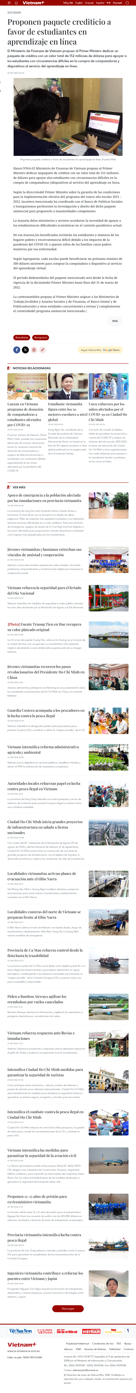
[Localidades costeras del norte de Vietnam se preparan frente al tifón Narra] (109, 922)
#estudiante (21, 337)
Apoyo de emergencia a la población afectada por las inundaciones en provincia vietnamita (44, 498)
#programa (40, 337)
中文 (109, 3)
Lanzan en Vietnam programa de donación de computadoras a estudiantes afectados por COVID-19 (25, 414)
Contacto (129, 1349)
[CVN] (19, 1331)
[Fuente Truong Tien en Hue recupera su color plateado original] (109, 634)
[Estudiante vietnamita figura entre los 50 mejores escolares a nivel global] (68, 386)
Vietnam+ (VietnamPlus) (33, 2)
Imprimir (34, 349)
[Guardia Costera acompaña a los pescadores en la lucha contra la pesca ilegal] (109, 721)
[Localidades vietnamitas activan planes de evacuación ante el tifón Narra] (109, 884)
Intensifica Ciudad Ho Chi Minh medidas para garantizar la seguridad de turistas (45, 1072)
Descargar (68, 1308)
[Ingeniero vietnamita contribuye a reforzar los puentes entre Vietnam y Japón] (109, 1283)
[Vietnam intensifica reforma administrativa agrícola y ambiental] (109, 757)
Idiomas (68, 1349)
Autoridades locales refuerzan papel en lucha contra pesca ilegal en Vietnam (43, 786)
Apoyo (127, 1343)
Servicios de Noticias (95, 1349)
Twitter (25, 349)
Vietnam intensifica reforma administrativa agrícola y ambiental (43, 749)
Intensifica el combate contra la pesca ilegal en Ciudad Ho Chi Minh (45, 1114)
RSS (119, 1343)
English (79, 2)
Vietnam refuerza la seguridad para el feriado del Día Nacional (44, 590)
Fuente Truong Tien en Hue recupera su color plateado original (44, 627)
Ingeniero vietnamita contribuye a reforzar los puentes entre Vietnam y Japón (45, 1276)
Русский (117, 3)
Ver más (19, 487)
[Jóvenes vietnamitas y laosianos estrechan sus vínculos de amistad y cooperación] (109, 560)
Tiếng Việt (68, 2)
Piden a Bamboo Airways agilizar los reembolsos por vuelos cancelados (36, 999)
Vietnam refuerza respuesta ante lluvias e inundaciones (41, 1035)
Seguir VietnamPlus (91, 350)
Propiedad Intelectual (77, 1343)
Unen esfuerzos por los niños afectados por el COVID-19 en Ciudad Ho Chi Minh (108, 411)
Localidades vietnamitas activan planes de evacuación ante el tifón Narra (41, 876)
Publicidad (114, 1349)
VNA (78, 1349)
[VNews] (125, 1331)
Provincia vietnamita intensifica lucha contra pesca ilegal (44, 1237)
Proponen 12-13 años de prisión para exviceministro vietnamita (37, 1199)
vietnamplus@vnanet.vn (85, 1370)
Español (100, 2)
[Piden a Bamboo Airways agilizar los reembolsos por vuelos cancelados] (109, 1007)
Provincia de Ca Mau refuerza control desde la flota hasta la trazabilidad (45, 953)
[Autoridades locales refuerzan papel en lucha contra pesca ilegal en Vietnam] (109, 794)
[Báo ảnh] (66, 1331)
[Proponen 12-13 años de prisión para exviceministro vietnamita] (109, 1207)
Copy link (42, 349)
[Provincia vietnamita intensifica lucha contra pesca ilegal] (109, 1245)
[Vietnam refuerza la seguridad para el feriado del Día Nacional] (109, 598)
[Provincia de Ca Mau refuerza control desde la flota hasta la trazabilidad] (109, 960)
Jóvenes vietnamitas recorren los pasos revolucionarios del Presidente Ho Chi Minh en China (45, 672)
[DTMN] (42, 1331)
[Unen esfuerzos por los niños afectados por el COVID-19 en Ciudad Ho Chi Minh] (109, 386)
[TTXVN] (110, 1331)
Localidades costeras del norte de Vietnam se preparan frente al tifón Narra (44, 914)
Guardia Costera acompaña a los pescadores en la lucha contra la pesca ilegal (45, 713)
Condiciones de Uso (102, 1343)
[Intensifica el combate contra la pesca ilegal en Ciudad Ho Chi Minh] (109, 1122)
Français (89, 2)
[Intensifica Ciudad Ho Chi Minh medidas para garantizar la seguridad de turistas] (109, 1080)
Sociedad (14, 12)
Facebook (16, 349)
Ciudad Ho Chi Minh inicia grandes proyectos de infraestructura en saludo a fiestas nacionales (45, 827)
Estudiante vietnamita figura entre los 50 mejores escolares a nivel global (67, 411)
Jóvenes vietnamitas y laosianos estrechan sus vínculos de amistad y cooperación (44, 552)
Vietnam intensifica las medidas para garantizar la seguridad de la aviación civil (41, 1153)
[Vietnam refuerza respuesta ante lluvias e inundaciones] (109, 1043)
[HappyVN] (88, 1331)
